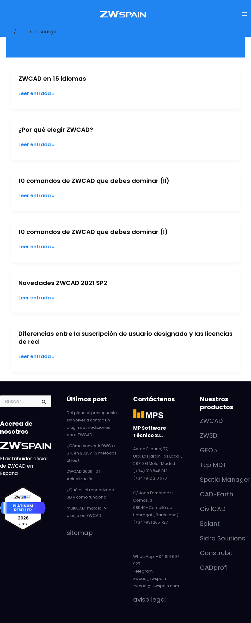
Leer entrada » (36, 93)
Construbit (216, 553)
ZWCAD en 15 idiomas (52, 78)
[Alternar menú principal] (244, 14)
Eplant (210, 523)
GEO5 (208, 450)
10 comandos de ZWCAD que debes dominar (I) (93, 232)
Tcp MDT (213, 465)
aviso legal (150, 599)
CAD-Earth (216, 494)
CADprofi (213, 567)
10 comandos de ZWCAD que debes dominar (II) (93, 180)
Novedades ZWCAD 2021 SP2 (62, 283)
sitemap (80, 532)
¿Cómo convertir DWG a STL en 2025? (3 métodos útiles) (92, 453)
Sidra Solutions (222, 538)
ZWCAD (211, 421)
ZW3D (208, 435)
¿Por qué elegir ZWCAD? (55, 129)
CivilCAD (213, 509)
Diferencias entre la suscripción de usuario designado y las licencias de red (125, 337)
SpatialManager (225, 479)
